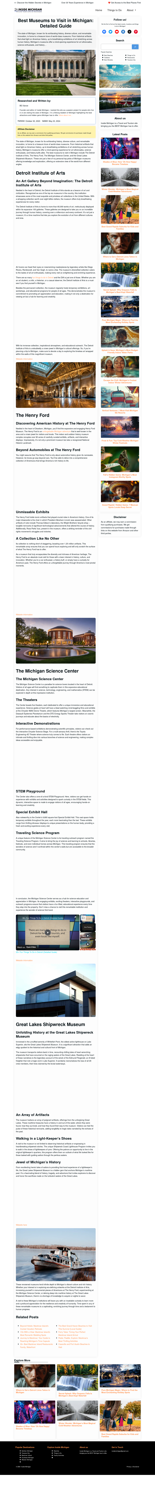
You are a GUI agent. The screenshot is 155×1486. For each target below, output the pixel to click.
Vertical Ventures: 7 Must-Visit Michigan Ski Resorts (120, 411)
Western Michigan (27, 1460)
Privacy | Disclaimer (133, 1467)
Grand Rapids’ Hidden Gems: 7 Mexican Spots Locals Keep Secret (120, 506)
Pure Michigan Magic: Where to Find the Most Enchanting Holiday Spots (120, 321)
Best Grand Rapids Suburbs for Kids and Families (120, 228)
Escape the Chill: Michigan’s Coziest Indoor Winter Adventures (120, 381)
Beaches (56, 1451)
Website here (21, 1224)
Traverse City (26, 1453)
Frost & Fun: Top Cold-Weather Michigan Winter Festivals (120, 442)
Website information (24, 358)
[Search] (135, 46)
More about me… (65, 115)
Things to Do (114, 10)
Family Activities (59, 1455)
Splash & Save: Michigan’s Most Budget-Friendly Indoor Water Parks (120, 351)
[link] (19, 918)
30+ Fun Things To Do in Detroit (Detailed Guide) (43, 918)
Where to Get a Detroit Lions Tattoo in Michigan (120, 258)
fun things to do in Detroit (42, 277)
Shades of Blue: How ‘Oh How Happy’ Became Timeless (120, 163)
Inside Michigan (26, 1467)
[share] (75, 917)
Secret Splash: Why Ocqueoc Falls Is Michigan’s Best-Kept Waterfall (120, 291)
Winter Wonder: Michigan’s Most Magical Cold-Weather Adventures (120, 190)
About (130, 10)
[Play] (88, 936)
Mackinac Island (27, 1455)
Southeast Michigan (28, 1458)
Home (98, 10)
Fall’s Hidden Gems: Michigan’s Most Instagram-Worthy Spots (120, 476)
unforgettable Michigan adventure (57, 431)
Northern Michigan (27, 1451)
